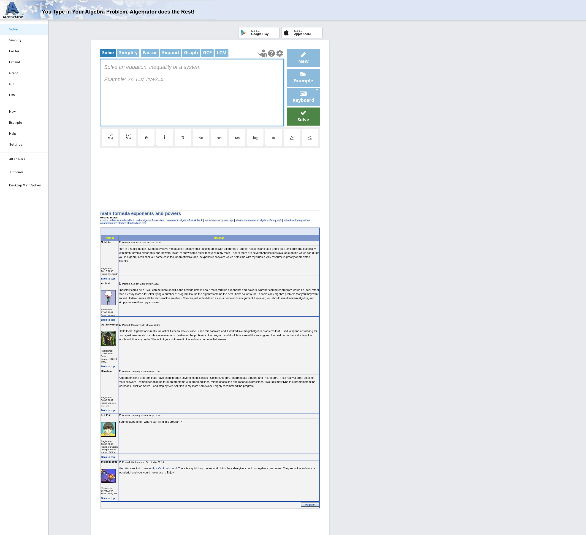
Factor (14, 51)
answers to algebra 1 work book (185, 220)
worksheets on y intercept (219, 220)
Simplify (15, 40)
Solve (13, 29)
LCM (12, 95)
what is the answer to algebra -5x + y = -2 (259, 220)
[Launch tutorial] (261, 53)
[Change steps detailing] (279, 53)
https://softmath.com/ (164, 468)
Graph (14, 73)
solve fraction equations (297, 220)
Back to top (108, 278)
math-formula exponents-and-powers (140, 213)
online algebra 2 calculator (150, 220)
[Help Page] (271, 53)
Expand (14, 62)
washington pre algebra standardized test (123, 223)
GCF (12, 84)
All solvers (17, 159)
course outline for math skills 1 (117, 220)
